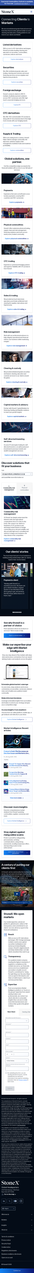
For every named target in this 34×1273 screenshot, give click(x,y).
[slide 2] (14, 612)
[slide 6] (20, 612)
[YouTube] (15, 1201)
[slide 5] (19, 612)
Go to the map (9, 1194)
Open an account (7, 1258)
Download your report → (22, 4)
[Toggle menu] (31, 12)
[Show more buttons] (30, 902)
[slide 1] (13, 612)
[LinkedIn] (4, 1201)
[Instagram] (21, 1201)
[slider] (17, 902)
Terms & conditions (8, 1237)
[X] (9, 1201)
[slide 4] (17, 612)
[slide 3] (16, 612)
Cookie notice (6, 1247)
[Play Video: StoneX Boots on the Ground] (17, 894)
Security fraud (6, 1244)
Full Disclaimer (21, 1125)
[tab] (9, 488)
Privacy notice (23, 1080)
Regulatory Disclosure (18, 1140)
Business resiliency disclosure (11, 1254)
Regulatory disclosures (9, 1251)
